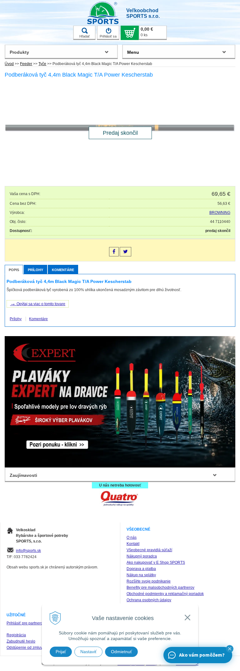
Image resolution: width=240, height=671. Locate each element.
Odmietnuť (121, 651)
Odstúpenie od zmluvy (25, 647)
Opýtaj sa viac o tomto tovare (37, 303)
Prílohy (35, 270)
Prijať (61, 651)
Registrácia (16, 635)
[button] (229, 649)
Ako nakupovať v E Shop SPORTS (156, 562)
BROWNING (219, 212)
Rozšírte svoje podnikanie (149, 581)
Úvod (9, 64)
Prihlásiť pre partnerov (26, 623)
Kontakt (133, 544)
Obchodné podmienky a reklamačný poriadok (165, 594)
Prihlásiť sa (108, 36)
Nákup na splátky (141, 575)
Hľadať (84, 36)
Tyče (42, 64)
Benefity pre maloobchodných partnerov (160, 587)
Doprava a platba (141, 569)
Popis (14, 270)
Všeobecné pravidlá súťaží (149, 550)
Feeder (26, 64)
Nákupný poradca (142, 556)
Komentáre (63, 270)
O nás (132, 537)
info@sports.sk (28, 550)
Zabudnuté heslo (21, 641)
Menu (133, 52)
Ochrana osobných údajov (149, 600)
